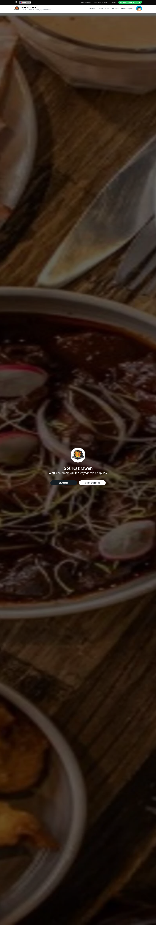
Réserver (115, 8)
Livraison (92, 8)
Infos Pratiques (127, 8)
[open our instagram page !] (16, 2)
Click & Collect (103, 8)
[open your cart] (139, 8)
